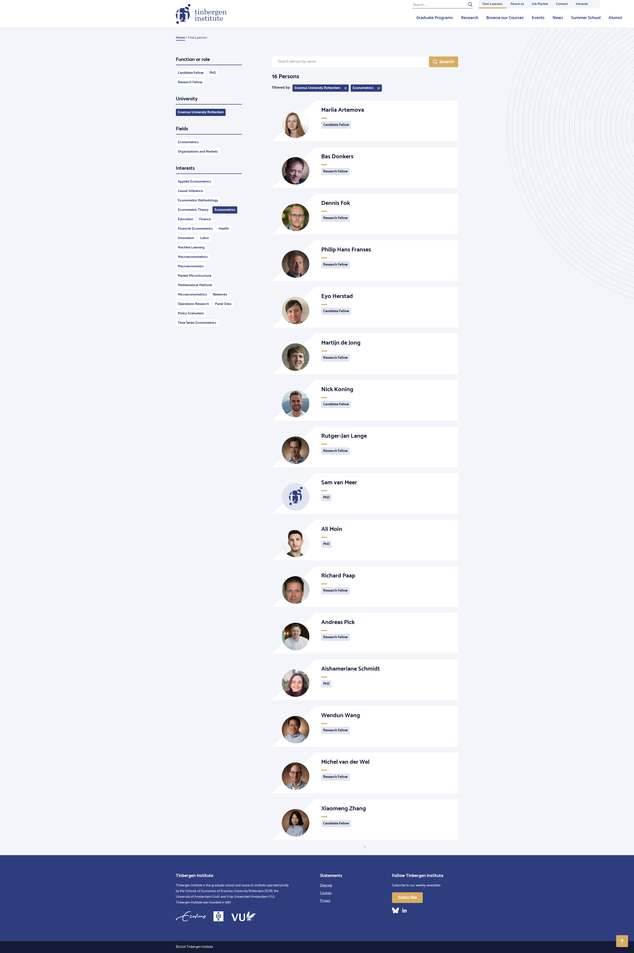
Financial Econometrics (195, 229)
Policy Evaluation (191, 313)
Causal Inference (190, 191)
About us (517, 4)
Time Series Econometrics (197, 323)
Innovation (186, 238)
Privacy (325, 901)
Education (185, 219)
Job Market (540, 4)
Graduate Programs (434, 18)
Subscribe (407, 897)
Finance (205, 219)
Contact (562, 4)
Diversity (326, 885)
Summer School (586, 18)
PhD (213, 73)
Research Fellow (190, 82)
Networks (220, 295)
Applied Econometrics (194, 182)
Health (224, 229)
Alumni (615, 18)
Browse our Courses (505, 18)
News (558, 18)
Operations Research (193, 304)
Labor (204, 238)
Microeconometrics (192, 295)
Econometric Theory (193, 210)
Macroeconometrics (193, 257)
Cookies (326, 893)
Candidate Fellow (191, 73)
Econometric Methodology (198, 200)
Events (538, 18)
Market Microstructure (194, 276)
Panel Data (223, 304)
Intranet (582, 4)
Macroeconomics (191, 266)
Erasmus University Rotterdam (201, 112)
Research (469, 18)
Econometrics (188, 142)
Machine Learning (191, 247)
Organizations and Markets (198, 152)
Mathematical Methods (195, 285)
